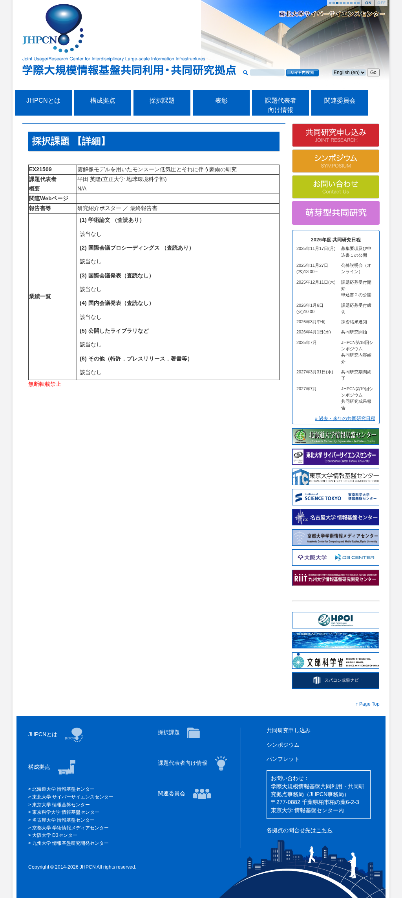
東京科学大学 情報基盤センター (65, 812)
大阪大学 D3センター (54, 835)
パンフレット (283, 759)
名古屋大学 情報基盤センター (63, 820)
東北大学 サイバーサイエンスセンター (72, 797)
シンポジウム (283, 745)
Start (368, 3)
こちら (324, 830)
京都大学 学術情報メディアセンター (70, 828)
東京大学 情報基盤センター (61, 804)
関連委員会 (340, 100)
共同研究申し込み (289, 730)
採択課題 (162, 100)
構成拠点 (102, 100)
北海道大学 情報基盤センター (63, 789)
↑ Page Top (368, 704)
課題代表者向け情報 (183, 763)
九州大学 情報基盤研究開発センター (70, 843)
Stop (381, 3)
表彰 (221, 100)
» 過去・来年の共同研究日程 (345, 418)
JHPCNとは (43, 100)
